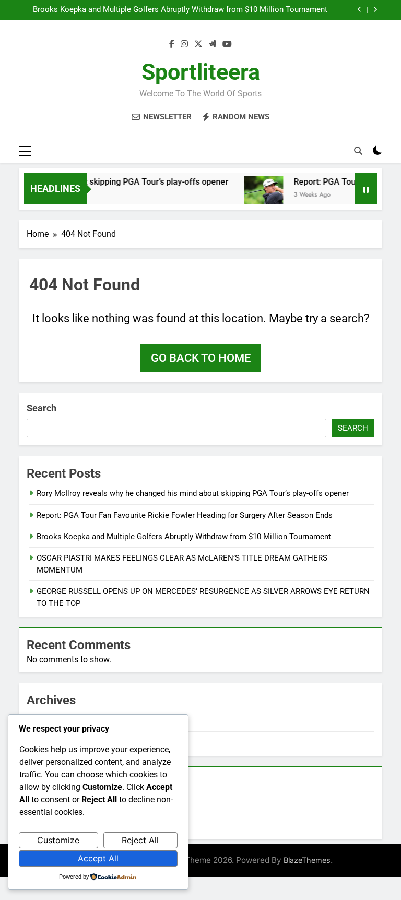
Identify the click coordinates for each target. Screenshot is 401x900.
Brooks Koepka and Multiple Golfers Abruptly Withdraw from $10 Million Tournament (180, 10)
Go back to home (201, 357)
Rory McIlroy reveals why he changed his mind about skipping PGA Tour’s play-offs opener (193, 493)
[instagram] (184, 44)
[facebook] (172, 44)
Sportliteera (200, 72)
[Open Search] (358, 151)
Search (41, 408)
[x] (198, 44)
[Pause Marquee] (366, 188)
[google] (212, 44)
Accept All (98, 858)
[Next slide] (375, 9)
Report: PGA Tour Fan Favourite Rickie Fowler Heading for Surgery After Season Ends (185, 515)
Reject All (140, 840)
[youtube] (227, 44)
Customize (58, 840)
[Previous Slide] (359, 9)
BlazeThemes (307, 860)
